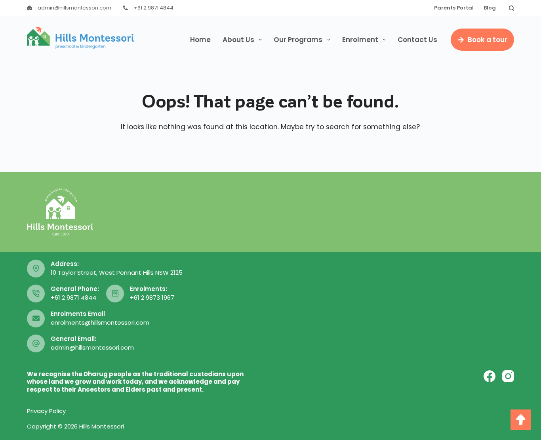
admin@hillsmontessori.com (74, 7)
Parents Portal (454, 7)
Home (200, 39)
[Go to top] (521, 419)
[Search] (511, 8)
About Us (238, 39)
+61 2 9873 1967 (152, 297)
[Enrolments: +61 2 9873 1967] (115, 293)
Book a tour (487, 39)
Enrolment (360, 39)
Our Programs (298, 39)
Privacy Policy (46, 411)
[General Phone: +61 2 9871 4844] (36, 293)
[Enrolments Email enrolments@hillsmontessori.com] (36, 318)
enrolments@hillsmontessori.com (100, 322)
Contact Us (417, 39)
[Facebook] (489, 376)
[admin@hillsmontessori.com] (29, 8)
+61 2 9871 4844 (153, 7)
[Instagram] (508, 376)
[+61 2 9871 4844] (125, 8)
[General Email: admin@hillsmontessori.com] (36, 343)
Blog (490, 7)
